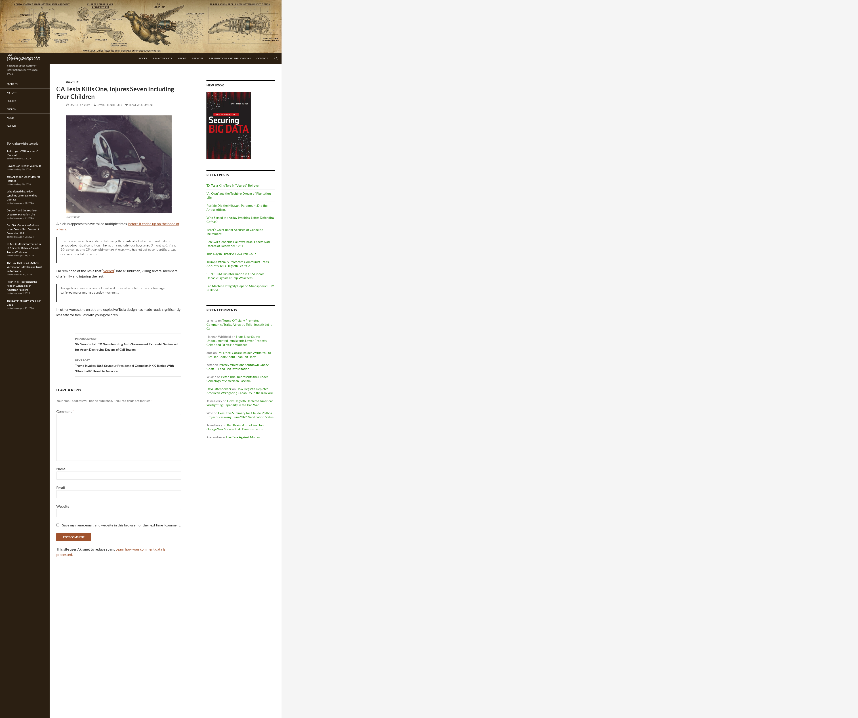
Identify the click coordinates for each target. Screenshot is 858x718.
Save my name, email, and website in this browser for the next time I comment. (121, 525)
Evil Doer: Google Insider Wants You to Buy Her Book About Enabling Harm (238, 355)
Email (60, 487)
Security (72, 81)
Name (60, 469)
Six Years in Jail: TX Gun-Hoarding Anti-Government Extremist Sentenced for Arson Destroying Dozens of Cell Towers (126, 344)
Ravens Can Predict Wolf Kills (24, 165)
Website (62, 506)
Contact (262, 58)
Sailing (11, 126)
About (182, 58)
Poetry (11, 100)
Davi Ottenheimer (109, 104)
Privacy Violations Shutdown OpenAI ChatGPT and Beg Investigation (238, 367)
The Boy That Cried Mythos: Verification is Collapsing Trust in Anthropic (24, 267)
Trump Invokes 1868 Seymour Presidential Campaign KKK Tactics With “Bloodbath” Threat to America (124, 366)
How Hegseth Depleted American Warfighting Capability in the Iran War (239, 391)
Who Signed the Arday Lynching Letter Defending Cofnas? (22, 195)
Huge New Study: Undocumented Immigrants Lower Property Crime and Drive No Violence (236, 340)
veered (108, 271)
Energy (11, 109)
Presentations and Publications (230, 58)
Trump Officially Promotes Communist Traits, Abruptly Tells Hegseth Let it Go (237, 264)
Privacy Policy (162, 58)
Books (143, 58)
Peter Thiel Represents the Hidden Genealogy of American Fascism (237, 379)
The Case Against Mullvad (243, 437)
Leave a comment (141, 104)
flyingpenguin (23, 57)
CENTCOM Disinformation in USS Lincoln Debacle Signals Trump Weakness (235, 276)
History (12, 92)
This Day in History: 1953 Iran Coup (231, 254)
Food (10, 117)
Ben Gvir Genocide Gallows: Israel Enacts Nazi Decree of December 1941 (238, 244)
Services (197, 58)
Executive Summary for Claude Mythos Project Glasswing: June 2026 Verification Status (239, 415)
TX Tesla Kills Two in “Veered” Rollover (233, 185)
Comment (65, 411)
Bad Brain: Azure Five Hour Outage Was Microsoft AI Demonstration (235, 427)
